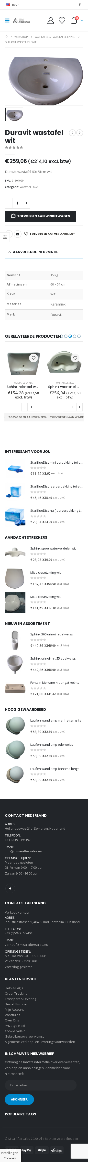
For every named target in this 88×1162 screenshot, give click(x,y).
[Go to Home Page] (6, 37)
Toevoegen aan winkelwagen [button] (31, 417)
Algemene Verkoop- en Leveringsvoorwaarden (40, 1042)
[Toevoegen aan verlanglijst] (33, 358)
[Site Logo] (22, 20)
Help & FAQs (14, 988)
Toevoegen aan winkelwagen (43, 216)
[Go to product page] (23, 363)
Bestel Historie (16, 1004)
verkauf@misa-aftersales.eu (26, 944)
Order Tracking (16, 993)
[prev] (72, 132)
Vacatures (12, 1015)
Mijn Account (14, 1009)
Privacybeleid (15, 1025)
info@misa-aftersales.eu (23, 851)
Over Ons (12, 1020)
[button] (9, 20)
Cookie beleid (15, 1031)
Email (18, 234)
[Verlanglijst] (62, 20)
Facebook (10, 888)
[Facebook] (80, 4)
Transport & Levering (20, 999)
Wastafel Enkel (29, 187)
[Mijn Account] (51, 20)
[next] (79, 132)
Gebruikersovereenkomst (24, 1036)
